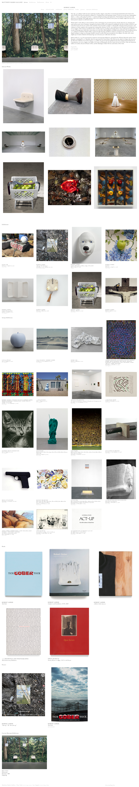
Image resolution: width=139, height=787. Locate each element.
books (77, 9)
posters (83, 9)
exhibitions (59, 9)
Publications (40, 2)
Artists (26, 2)
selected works (50, 9)
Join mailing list (110, 785)
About (47, 2)
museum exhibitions (92, 9)
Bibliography (74, 48)
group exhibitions (69, 9)
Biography (74, 46)
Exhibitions (32, 2)
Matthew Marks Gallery (12, 2)
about (42, 9)
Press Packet (74, 49)
